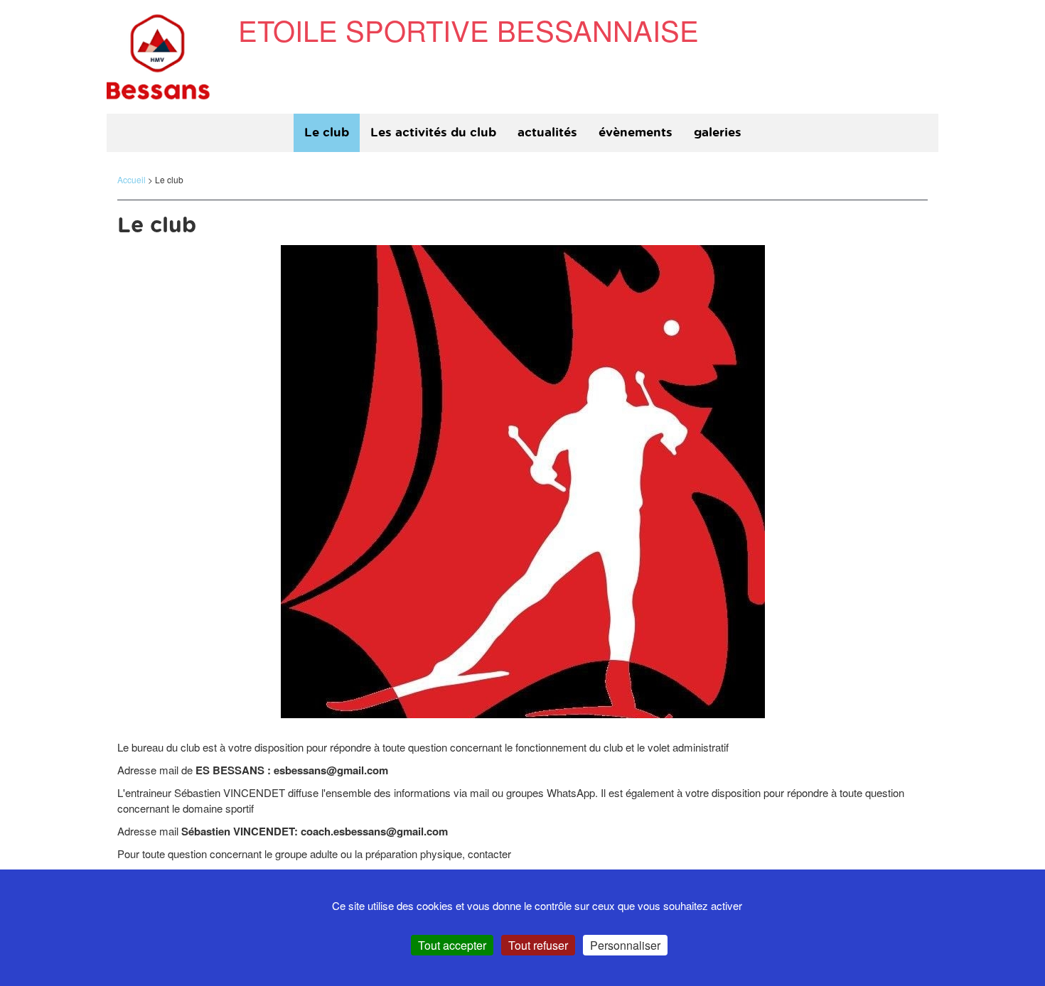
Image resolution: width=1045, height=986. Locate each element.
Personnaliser (625, 945)
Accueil (131, 179)
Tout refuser (538, 945)
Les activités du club (433, 132)
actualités (547, 132)
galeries (717, 132)
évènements (635, 132)
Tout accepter (452, 945)
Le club (326, 132)
